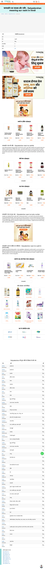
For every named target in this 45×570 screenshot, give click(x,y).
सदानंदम (3, 435)
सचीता (3, 380)
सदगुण (3, 472)
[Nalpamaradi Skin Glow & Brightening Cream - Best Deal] (9, 193)
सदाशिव (3, 399)
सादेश (3, 461)
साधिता (3, 508)
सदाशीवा (3, 402)
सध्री (3, 515)
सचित (3, 377)
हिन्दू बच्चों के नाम (6, 551)
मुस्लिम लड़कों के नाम (6, 557)
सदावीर (3, 450)
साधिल (3, 504)
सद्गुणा (3, 475)
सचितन (3, 384)
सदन (3, 424)
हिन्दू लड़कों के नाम (6, 553)
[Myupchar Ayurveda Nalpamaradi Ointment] (20, 193)
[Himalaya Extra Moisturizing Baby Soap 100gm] (8, 265)
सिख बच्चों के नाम (6, 560)
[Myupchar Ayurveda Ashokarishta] (31, 193)
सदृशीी (3, 541)
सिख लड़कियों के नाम (6, 563)
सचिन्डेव (3, 369)
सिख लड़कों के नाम (6, 562)
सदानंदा (3, 431)
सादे (2, 453)
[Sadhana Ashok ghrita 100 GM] (8, 128)
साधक (3, 483)
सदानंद (3, 428)
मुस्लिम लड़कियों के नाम (7, 559)
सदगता (3, 464)
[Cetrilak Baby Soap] (19, 265)
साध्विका (3, 523)
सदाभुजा (3, 409)
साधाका (3, 486)
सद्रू (3, 545)
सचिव (3, 391)
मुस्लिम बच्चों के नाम (6, 556)
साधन (3, 490)
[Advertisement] (22, 24)
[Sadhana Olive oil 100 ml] (8, 165)
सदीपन (3, 457)
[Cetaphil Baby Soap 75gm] (31, 265)
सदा (2, 395)
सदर (2, 439)
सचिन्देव (3, 366)
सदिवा (3, 534)
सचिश (3, 373)
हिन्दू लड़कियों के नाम (6, 554)
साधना (3, 494)
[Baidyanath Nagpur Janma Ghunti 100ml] (31, 165)
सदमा (3, 537)
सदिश (3, 530)
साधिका (3, 501)
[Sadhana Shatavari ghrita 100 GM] (19, 128)
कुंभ (15, 48)
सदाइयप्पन (3, 420)
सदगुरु (3, 479)
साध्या (3, 526)
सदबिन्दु (3, 413)
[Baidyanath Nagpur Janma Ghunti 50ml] (31, 128)
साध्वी (3, 519)
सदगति (3, 417)
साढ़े (2, 497)
